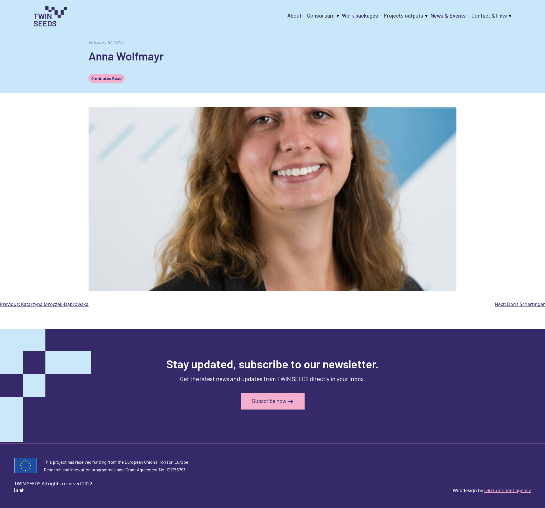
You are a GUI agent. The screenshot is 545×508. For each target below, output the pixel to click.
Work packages (360, 15)
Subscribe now (269, 401)
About (294, 15)
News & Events (448, 15)
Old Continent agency (507, 490)
